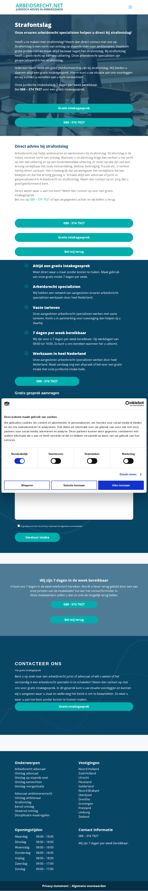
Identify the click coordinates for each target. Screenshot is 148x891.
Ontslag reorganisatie (29, 786)
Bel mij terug (74, 251)
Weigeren (27, 485)
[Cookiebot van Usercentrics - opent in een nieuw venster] (128, 404)
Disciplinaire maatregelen (32, 815)
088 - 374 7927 (74, 122)
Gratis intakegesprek (74, 108)
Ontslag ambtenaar (28, 798)
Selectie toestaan (74, 485)
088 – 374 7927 (31, 89)
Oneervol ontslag (26, 811)
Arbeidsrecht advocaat (30, 769)
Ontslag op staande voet (31, 778)
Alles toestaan (121, 485)
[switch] (56, 461)
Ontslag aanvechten (28, 782)
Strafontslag (23, 802)
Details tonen (128, 474)
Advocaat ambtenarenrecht (33, 794)
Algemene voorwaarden (89, 886)
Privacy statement (55, 886)
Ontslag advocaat (26, 773)
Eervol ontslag (24, 807)
